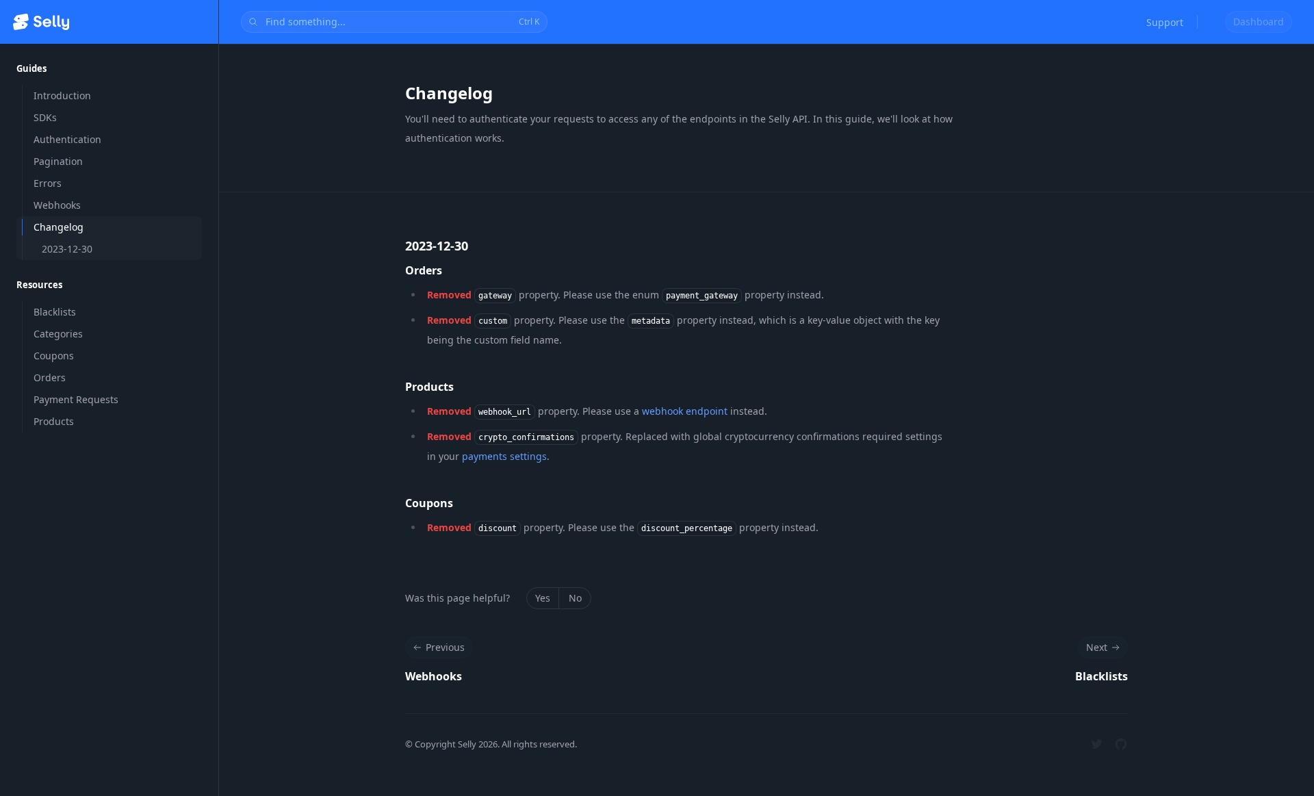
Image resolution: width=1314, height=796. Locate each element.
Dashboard (1258, 21)
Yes (542, 597)
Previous (445, 647)
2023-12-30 (436, 245)
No (575, 597)
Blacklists (1101, 676)
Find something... (402, 21)
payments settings (504, 456)
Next (1096, 647)
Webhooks (433, 676)
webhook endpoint (684, 411)
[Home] (41, 22)
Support (1164, 22)
